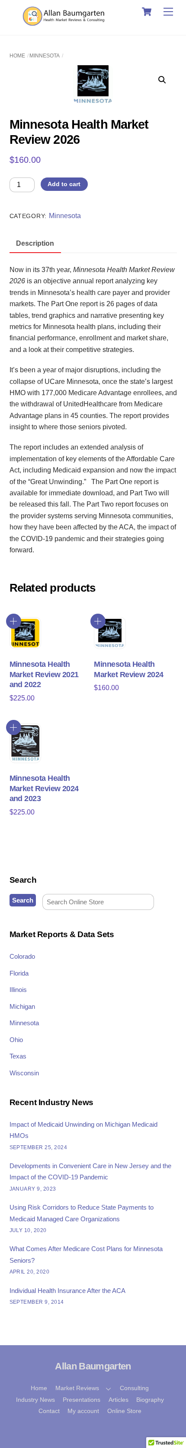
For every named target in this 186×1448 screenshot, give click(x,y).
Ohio (16, 1039)
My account (83, 1410)
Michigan (22, 1006)
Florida (19, 973)
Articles (118, 1399)
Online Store (124, 1410)
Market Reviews (77, 1388)
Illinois (18, 989)
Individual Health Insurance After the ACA (67, 1290)
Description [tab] (35, 243)
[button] (162, 80)
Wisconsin (24, 1073)
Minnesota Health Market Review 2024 (128, 669)
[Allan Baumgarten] (65, 24)
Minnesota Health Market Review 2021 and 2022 (44, 674)
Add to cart (64, 184)
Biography (150, 1399)
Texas (18, 1056)
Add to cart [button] (13, 621)
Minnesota (44, 56)
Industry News (35, 1399)
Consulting (134, 1388)
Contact (49, 1410)
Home (17, 56)
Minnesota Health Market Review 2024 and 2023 (44, 788)
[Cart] (146, 11)
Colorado (22, 956)
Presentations (81, 1399)
